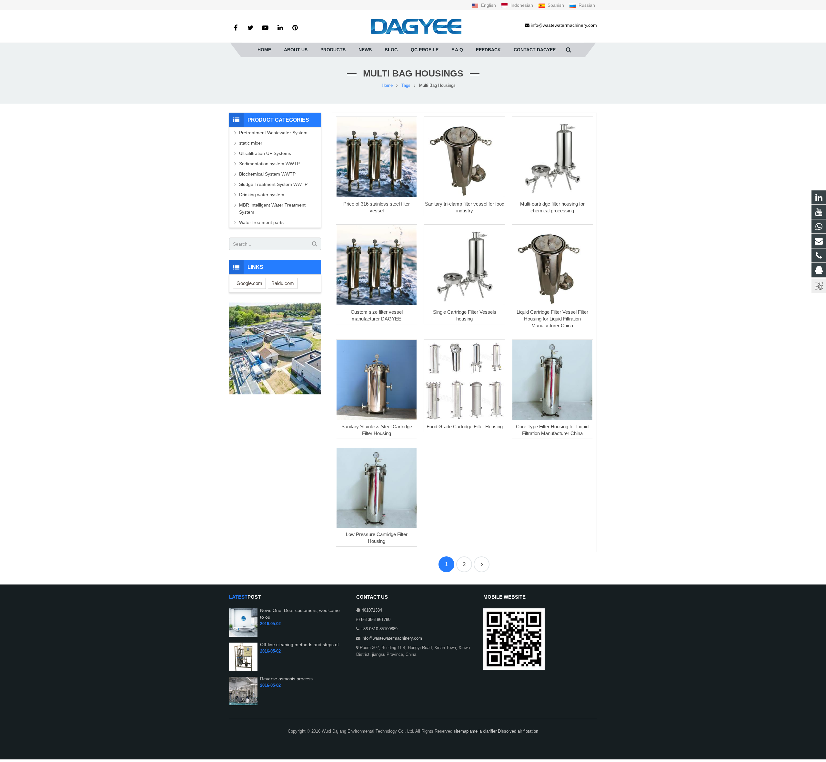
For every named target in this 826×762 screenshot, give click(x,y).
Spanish (555, 5)
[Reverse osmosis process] (243, 704)
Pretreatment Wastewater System (273, 132)
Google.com (249, 283)
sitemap (461, 731)
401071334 (372, 610)
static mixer (250, 143)
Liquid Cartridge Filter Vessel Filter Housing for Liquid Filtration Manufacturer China (552, 318)
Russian (586, 5)
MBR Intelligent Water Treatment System (272, 208)
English (488, 5)
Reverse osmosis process (286, 678)
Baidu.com (282, 283)
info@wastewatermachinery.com (392, 638)
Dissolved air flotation (518, 731)
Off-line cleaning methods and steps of (299, 644)
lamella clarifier (483, 731)
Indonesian (521, 5)
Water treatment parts (261, 222)
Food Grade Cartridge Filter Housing (465, 426)
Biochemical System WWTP (267, 174)
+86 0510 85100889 (379, 629)
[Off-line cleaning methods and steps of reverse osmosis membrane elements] (243, 669)
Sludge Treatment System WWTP (273, 184)
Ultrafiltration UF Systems (265, 153)
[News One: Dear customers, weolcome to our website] (243, 635)
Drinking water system (261, 194)
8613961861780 (375, 619)
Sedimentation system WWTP (269, 163)
